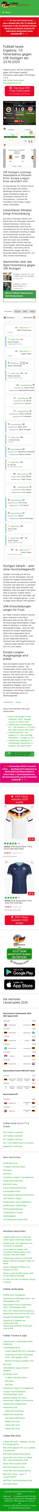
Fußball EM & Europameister (15, 1404)
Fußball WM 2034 (12, 1425)
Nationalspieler (9, 1216)
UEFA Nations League (12, 1198)
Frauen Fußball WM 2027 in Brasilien (20, 1351)
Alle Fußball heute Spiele (13, 80)
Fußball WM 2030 (12, 1422)
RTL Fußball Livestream (13, 1139)
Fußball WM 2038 (12, 1429)
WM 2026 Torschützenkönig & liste (17, 1480)
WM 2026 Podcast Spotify (21, 1508)
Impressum (8, 1499)
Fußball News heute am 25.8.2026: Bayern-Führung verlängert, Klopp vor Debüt (18, 1261)
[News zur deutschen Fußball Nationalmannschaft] (15, 4)
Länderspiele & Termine (13, 1212)
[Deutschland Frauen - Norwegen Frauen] (19, 1079)
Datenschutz (19, 1499)
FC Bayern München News (14, 1167)
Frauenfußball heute (11, 1191)
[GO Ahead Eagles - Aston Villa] (17, 158)
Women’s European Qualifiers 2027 (19, 1361)
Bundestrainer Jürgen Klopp (14, 1205)
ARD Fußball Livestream (13, 1132)
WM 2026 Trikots (10, 1184)
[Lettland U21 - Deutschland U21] (19, 1102)
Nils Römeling (30, 1496)
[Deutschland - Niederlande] (19, 1063)
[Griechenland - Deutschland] (19, 1047)
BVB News (7, 1170)
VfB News (7, 1174)
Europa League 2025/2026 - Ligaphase (16, 102)
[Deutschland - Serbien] (19, 1039)
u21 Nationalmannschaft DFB (15, 1220)
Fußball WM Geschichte (13, 1414)
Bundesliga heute (10, 1163)
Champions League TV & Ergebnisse (18, 1177)
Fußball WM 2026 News (13, 1181)
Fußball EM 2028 (10, 1407)
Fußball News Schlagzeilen (14, 1295)
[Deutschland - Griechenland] (19, 1032)
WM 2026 (7, 1364)
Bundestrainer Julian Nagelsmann (17, 1202)
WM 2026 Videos (10, 1484)
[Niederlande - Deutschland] (19, 1024)
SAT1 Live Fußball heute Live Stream (18, 1143)
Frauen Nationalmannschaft (14, 1188)
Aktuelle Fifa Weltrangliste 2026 (16, 1317)
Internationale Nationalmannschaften (18, 1195)
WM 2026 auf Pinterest (20, 1506)
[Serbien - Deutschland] (19, 1055)
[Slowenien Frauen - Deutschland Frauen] (19, 1086)
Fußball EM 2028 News (14, 1411)
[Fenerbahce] (8, 111)
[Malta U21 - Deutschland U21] (19, 1110)
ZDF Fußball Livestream (13, 1136)
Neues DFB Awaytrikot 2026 (15, 1464)
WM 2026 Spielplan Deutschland (16, 1454)
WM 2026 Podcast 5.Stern (14, 1467)
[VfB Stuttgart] (30, 111)
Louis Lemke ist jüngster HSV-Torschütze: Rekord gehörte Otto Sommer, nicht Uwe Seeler (17, 1252)
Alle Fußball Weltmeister (15, 1418)
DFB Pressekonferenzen (13, 1209)
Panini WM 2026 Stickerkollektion (17, 1471)
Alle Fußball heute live (12, 83)
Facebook (7, 1506)
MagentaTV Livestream (13, 1146)
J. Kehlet (17, 702)
